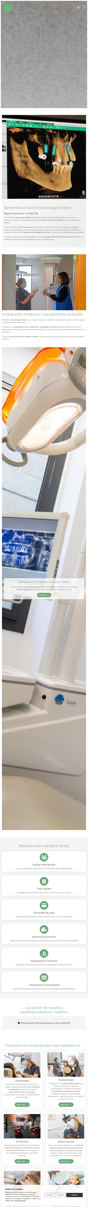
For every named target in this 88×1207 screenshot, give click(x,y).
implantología (16, 230)
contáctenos (44, 336)
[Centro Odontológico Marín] (7, 7)
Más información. (20, 1200)
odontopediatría (63, 230)
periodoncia (50, 230)
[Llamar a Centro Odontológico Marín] (78, 7)
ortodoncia (27, 230)
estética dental (38, 230)
